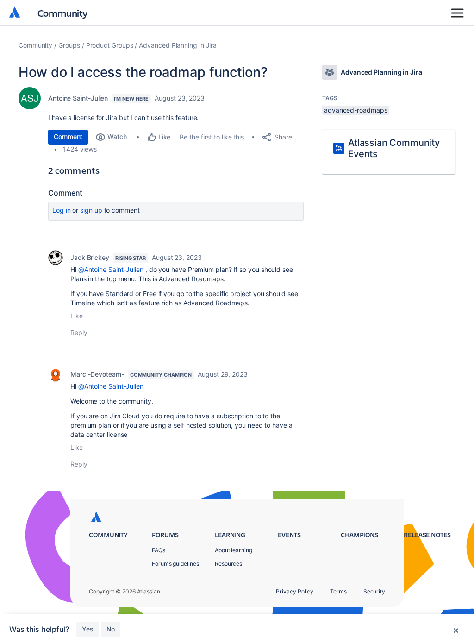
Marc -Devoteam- (97, 374)
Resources (228, 563)
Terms (338, 591)
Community (62, 12)
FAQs (158, 550)
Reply (78, 332)
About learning (233, 550)
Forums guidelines (175, 563)
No (110, 629)
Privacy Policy (294, 591)
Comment (68, 136)
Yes (88, 629)
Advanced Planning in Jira (178, 45)
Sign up (91, 210)
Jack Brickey (89, 257)
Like (76, 316)
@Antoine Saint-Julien (110, 269)
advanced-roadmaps (355, 110)
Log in (61, 210)
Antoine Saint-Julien (78, 98)
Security (374, 591)
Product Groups (109, 45)
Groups (69, 45)
